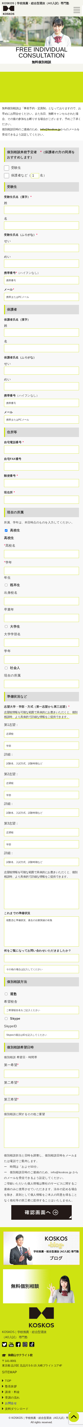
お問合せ (11, 1403)
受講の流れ (12, 1397)
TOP (8, 1380)
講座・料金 (12, 1392)
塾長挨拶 (11, 1386)
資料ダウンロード (16, 1408)
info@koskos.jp (50, 129)
